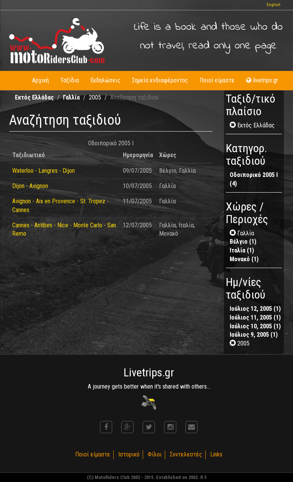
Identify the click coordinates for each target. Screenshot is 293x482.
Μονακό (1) (244, 259)
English (273, 4)
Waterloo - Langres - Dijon (43, 170)
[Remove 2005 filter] (233, 343)
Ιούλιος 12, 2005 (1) (255, 308)
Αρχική (40, 80)
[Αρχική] (57, 40)
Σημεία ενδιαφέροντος (160, 80)
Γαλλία (71, 97)
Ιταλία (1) (242, 250)
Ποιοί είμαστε (217, 80)
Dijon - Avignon (30, 186)
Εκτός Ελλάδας (34, 97)
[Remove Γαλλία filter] (233, 233)
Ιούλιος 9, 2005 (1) (254, 334)
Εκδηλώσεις (105, 80)
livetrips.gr (265, 80)
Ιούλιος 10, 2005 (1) (255, 326)
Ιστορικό (129, 454)
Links (216, 454)
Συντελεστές (186, 454)
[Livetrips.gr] (148, 402)
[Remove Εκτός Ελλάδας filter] (233, 125)
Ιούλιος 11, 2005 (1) (255, 317)
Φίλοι (155, 454)
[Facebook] (106, 427)
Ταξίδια (69, 80)
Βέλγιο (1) (243, 241)
